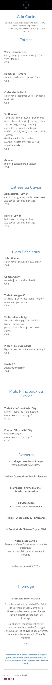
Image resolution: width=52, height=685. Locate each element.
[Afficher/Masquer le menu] (49, 5)
